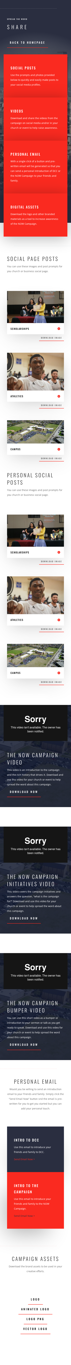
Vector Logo (35, 1329)
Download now (24, 792)
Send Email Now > (24, 1159)
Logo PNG (35, 1319)
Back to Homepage (27, 42)
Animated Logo (35, 1309)
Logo (35, 1299)
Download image (51, 337)
